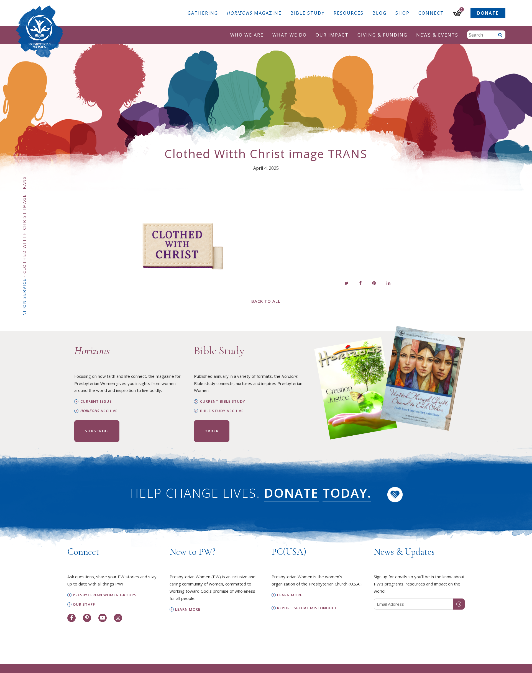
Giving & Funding (382, 35)
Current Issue (96, 401)
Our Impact (332, 35)
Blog (379, 13)
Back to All (265, 301)
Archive (98, 411)
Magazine (254, 13)
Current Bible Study (222, 401)
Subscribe (97, 430)
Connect (431, 13)
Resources (349, 13)
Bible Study (307, 13)
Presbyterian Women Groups (105, 595)
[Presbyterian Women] (39, 32)
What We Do (289, 35)
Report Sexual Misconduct (307, 608)
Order (211, 430)
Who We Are (247, 35)
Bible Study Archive (222, 411)
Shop (402, 13)
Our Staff (84, 604)
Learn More (187, 609)
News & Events (437, 35)
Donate (488, 13)
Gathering (203, 13)
